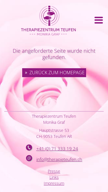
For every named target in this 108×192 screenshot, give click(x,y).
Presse (54, 171)
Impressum (54, 183)
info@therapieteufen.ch (59, 159)
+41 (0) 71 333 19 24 (57, 148)
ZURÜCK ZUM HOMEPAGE (57, 72)
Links (54, 177)
